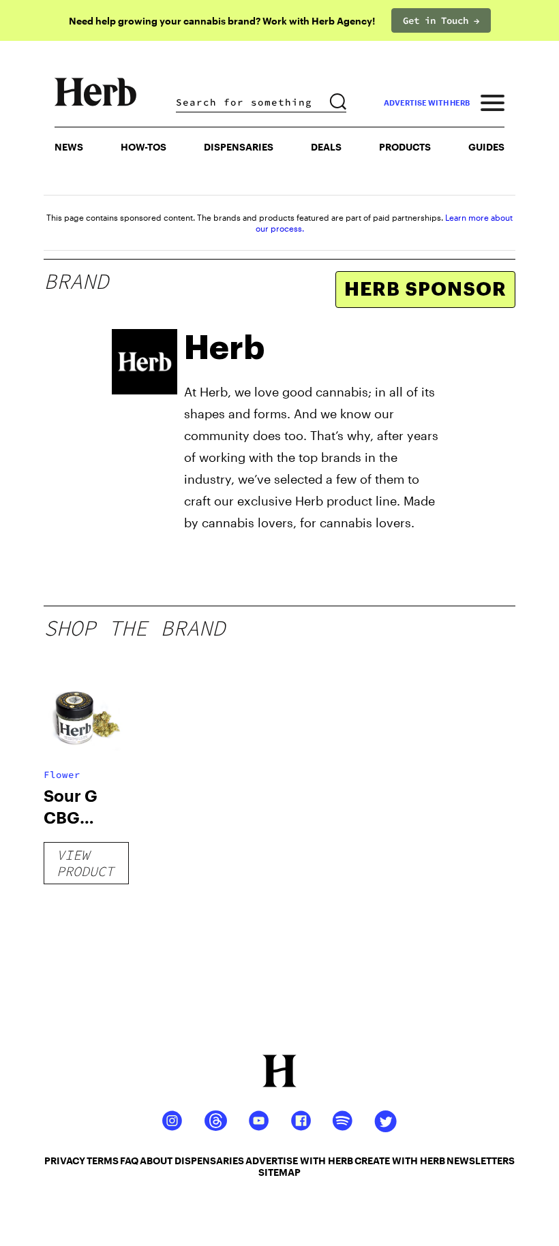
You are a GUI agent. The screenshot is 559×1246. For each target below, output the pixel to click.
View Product (85, 862)
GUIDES (486, 147)
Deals (326, 147)
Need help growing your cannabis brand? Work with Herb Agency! (222, 21)
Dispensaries (238, 147)
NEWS (69, 147)
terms (103, 1160)
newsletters (481, 1160)
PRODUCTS (405, 147)
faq (129, 1160)
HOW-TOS (143, 147)
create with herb (399, 1160)
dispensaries (209, 1160)
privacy (64, 1160)
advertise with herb (427, 102)
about (156, 1160)
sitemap (279, 1172)
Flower (62, 774)
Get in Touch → (441, 20)
